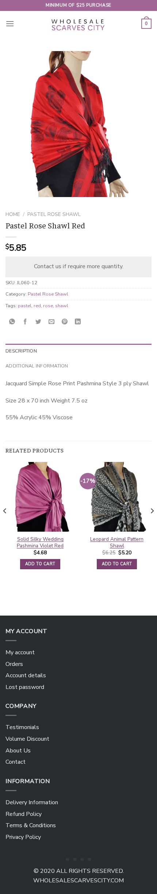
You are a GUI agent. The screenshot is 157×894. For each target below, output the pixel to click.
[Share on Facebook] (25, 322)
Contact (15, 762)
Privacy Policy (23, 837)
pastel (24, 306)
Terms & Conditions (30, 825)
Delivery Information (31, 802)
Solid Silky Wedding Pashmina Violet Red (40, 542)
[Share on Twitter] (38, 322)
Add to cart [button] (40, 564)
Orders (14, 664)
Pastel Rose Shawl (54, 214)
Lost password (24, 687)
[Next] (152, 525)
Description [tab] (21, 351)
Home (12, 214)
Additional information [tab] (36, 366)
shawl (61, 306)
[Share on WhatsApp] (12, 322)
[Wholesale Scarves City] (78, 23)
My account (20, 652)
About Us (18, 751)
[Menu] (9, 23)
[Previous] (5, 525)
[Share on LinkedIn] (78, 322)
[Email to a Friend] (52, 322)
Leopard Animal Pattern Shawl (116, 542)
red (37, 306)
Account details (25, 675)
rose (48, 306)
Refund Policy (23, 814)
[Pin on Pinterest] (65, 322)
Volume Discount (27, 739)
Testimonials (22, 727)
